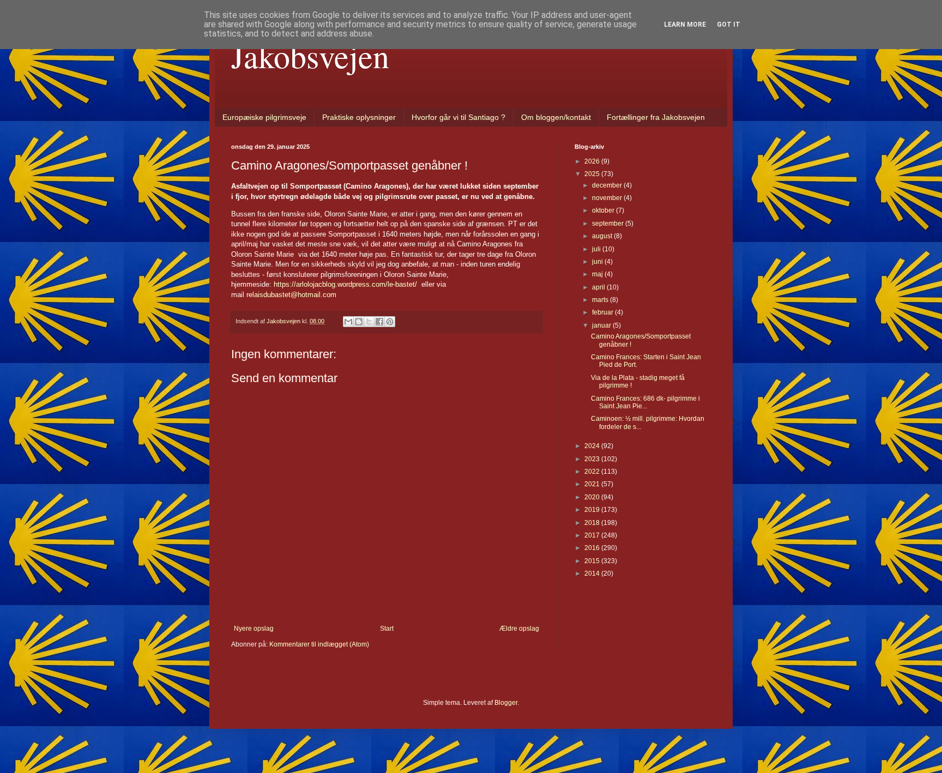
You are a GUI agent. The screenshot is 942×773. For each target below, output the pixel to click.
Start (387, 628)
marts (601, 300)
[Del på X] (369, 321)
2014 (592, 573)
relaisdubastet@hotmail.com (291, 295)
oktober (604, 210)
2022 (592, 471)
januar (602, 325)
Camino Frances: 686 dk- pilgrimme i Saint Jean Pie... (645, 402)
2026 (592, 161)
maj (598, 274)
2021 (592, 484)
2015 (592, 561)
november (608, 198)
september (608, 223)
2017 (592, 535)
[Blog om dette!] (358, 321)
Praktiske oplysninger (359, 117)
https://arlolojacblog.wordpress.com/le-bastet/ (345, 284)
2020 (592, 497)
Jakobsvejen (310, 55)
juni (598, 261)
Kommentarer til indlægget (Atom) (319, 644)
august (603, 236)
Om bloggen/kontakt (556, 117)
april (599, 287)
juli (597, 249)
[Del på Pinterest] (389, 321)
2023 (592, 459)
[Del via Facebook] (379, 321)
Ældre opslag (519, 628)
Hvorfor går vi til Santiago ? (458, 117)
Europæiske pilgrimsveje (264, 117)
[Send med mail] (348, 321)
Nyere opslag (254, 628)
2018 (592, 523)
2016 (592, 548)
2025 (592, 174)
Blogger (505, 702)
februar (603, 312)
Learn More (685, 24)
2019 (592, 510)
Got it (728, 24)
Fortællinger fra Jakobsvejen (656, 117)
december (608, 185)
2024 (592, 446)
